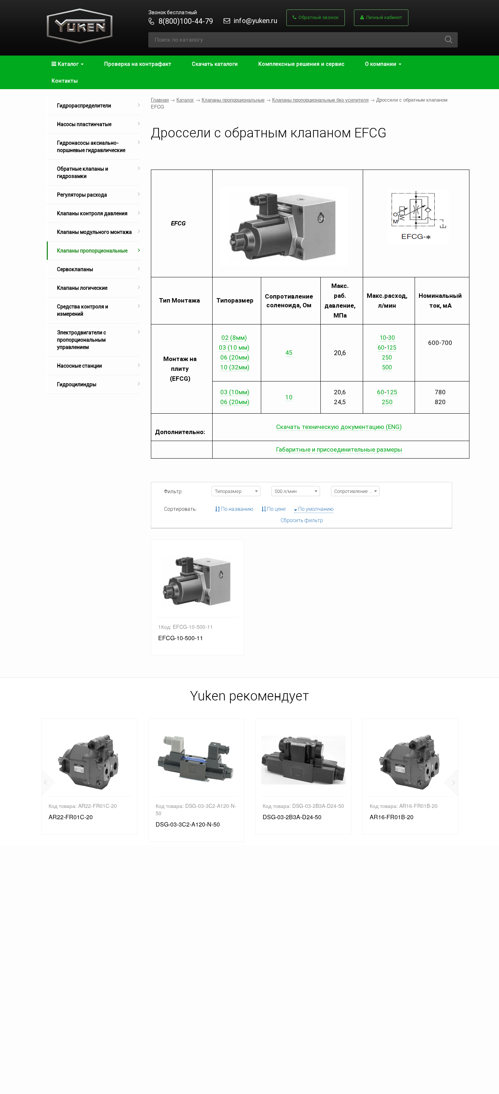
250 (387, 402)
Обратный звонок (317, 17)
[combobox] (236, 491)
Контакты (65, 80)
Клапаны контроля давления (92, 213)
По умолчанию (315, 509)
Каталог (185, 99)
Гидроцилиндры (76, 384)
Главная (160, 99)
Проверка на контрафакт (137, 64)
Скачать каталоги (215, 64)
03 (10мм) (235, 392)
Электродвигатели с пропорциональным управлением (81, 340)
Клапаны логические (82, 288)
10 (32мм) (235, 367)
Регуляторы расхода (82, 195)
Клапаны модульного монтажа (94, 232)
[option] (89, 776)
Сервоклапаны (75, 269)
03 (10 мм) (234, 347)
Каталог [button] (68, 64)
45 (289, 352)
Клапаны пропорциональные (92, 251)
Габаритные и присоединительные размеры (339, 449)
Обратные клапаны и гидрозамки (82, 172)
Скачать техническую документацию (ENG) (339, 426)
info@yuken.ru (255, 20)
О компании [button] (381, 64)
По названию (236, 509)
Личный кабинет (383, 17)
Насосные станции (79, 366)
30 (391, 337)
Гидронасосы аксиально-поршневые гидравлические (91, 146)
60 (381, 347)
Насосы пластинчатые (84, 124)
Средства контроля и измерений (82, 310)
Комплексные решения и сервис (301, 64)
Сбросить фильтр (302, 520)
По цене (276, 509)
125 (391, 347)
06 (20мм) (235, 357)
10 (383, 337)
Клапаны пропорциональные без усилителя (320, 99)
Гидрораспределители (84, 106)
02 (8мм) (234, 337)
